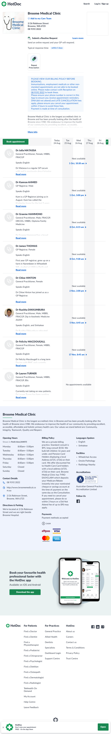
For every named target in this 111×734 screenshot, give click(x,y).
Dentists (49, 642)
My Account (29, 696)
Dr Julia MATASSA (26, 150)
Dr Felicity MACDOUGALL (30, 342)
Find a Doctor (30, 631)
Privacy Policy (72, 653)
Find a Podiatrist (32, 650)
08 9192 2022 (37, 92)
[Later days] (107, 142)
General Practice (53, 631)
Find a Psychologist (33, 661)
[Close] (3, 727)
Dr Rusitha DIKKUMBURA (30, 310)
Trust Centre (72, 659)
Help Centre (29, 702)
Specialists (50, 648)
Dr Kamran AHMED (26, 182)
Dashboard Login (53, 653)
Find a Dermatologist (34, 677)
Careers (69, 637)
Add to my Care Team (40, 18)
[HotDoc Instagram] (102, 627)
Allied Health (51, 637)
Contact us (71, 642)
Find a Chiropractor (33, 656)
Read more (21, 174)
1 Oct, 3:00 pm (77, 195)
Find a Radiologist (32, 683)
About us (70, 631)
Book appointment (15, 142)
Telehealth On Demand (30, 689)
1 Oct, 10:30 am (76, 163)
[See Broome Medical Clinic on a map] (97, 23)
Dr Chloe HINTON (26, 278)
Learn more (78, 38)
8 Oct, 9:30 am (77, 259)
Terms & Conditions (75, 648)
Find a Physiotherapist (31, 643)
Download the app (25, 592)
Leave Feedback (31, 707)
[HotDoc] (11, 4)
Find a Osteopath (32, 672)
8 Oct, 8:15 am (77, 227)
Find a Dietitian (31, 667)
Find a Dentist (30, 637)
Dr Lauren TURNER (26, 373)
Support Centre (52, 659)
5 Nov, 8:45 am (77, 323)
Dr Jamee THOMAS (26, 246)
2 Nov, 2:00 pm (76, 291)
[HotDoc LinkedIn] (97, 627)
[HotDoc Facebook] (92, 627)
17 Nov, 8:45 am (77, 355)
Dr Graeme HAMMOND (29, 214)
